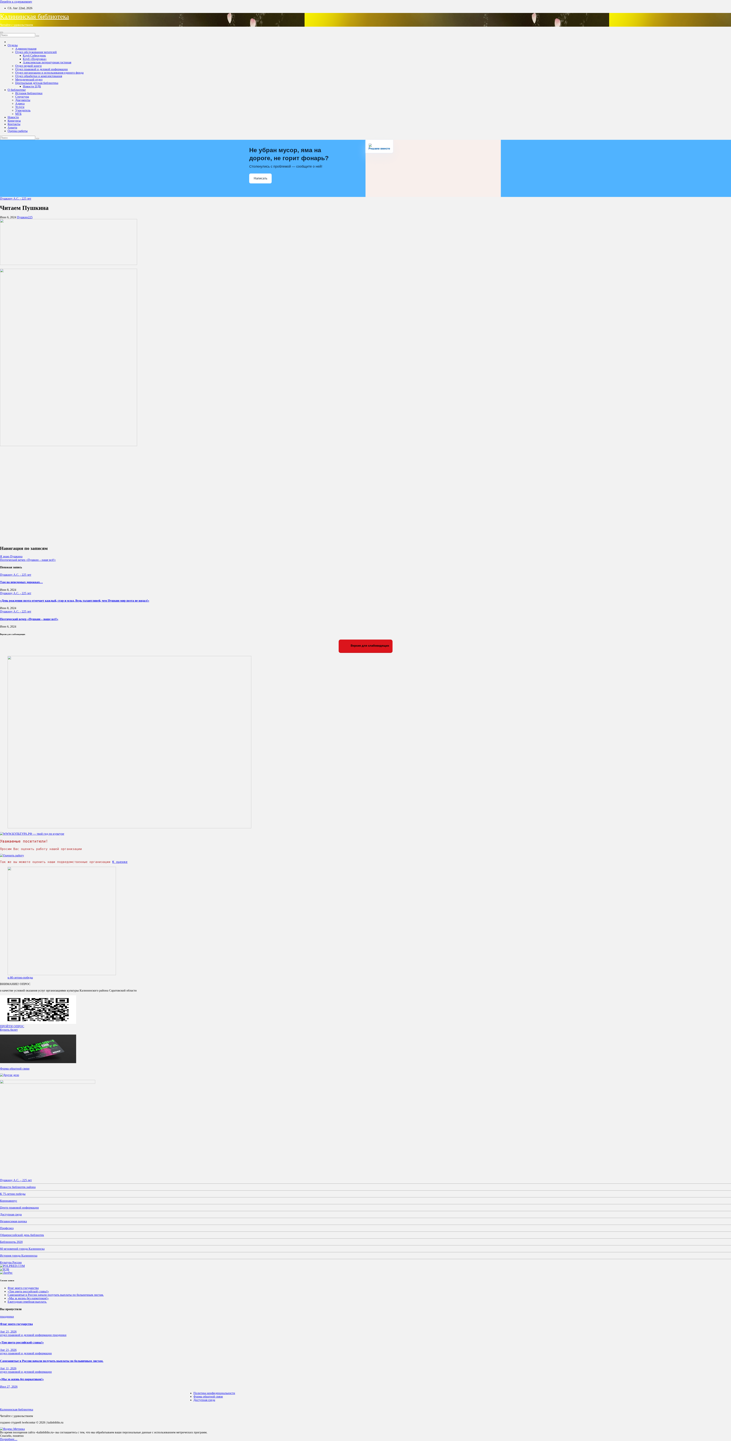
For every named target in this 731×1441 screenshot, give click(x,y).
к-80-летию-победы (20, 977)
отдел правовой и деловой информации (26, 1335)
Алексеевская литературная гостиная (47, 62)
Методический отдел (28, 79)
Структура (22, 96)
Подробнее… (8, 1439)
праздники (7, 1316)
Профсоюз (7, 1228)
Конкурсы (14, 120)
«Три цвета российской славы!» (28, 1291)
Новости (13, 117)
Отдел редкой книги (28, 65)
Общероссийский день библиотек (22, 1235)
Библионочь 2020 (11, 1241)
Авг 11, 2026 (8, 1368)
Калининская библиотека (34, 16)
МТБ (18, 113)
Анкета (12, 127)
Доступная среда (11, 1214)
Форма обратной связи (15, 1068)
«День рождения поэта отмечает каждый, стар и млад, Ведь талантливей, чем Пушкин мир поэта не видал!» (74, 600)
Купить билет (9, 1029)
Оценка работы (18, 131)
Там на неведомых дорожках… (21, 582)
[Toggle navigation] (1, 32)
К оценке (120, 862)
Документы (22, 100)
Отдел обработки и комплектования (38, 76)
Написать (260, 178)
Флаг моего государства (23, 1288)
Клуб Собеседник (34, 55)
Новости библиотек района (18, 1187)
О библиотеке (17, 89)
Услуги (19, 107)
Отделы (13, 45)
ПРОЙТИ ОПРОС (12, 1026)
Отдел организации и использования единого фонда (49, 72)
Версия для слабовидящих (369, 645)
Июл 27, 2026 (9, 1386)
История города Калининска (18, 1255)
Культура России (11, 1262)
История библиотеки (28, 93)
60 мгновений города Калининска (22, 1248)
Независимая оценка (13, 1221)
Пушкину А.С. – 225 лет (16, 1180)
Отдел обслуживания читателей (36, 52)
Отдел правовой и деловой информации (41, 69)
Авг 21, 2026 (8, 1331)
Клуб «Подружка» (35, 59)
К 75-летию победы (13, 1194)
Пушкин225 (25, 217)
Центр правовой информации (19, 1207)
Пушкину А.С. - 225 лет (15, 198)
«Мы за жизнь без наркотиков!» (28, 1298)
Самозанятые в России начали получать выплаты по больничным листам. (56, 1294)
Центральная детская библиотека (36, 83)
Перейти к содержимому (16, 1)
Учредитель (22, 110)
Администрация (25, 48)
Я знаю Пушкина (11, 556)
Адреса (20, 103)
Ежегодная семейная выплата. (27, 1301)
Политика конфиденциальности (214, 1393)
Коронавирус (8, 1200)
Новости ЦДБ (32, 86)
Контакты (14, 124)
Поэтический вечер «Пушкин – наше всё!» (28, 559)
